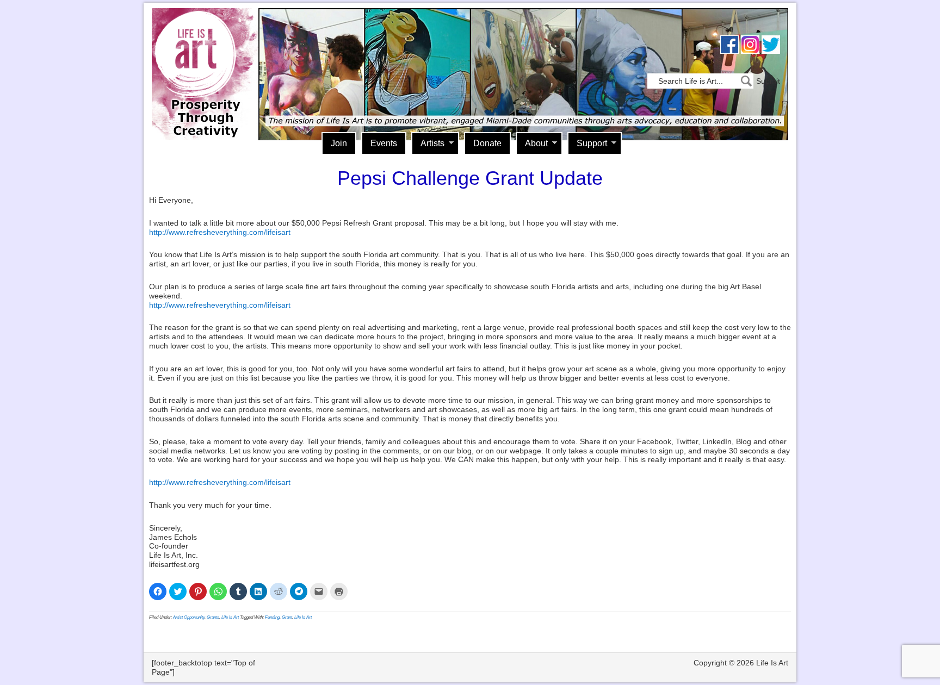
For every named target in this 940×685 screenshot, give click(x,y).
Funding (272, 617)
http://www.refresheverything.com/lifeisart (219, 232)
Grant (287, 617)
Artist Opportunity (189, 617)
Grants (213, 617)
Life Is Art (202, 58)
